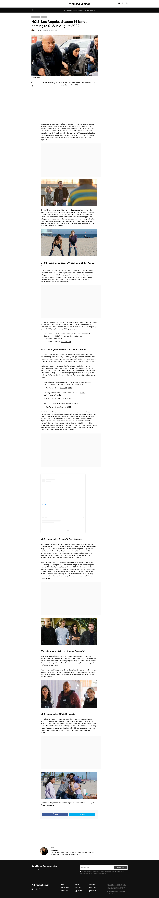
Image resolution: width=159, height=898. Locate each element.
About (62, 884)
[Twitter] (122, 3)
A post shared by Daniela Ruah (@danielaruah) (63, 530)
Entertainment (35, 16)
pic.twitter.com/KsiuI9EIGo (53, 338)
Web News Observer (79, 3)
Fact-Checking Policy (79, 891)
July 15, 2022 (66, 398)
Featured (44, 16)
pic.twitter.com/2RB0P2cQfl (73, 384)
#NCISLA (57, 336)
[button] (32, 4)
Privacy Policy (93, 887)
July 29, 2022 (66, 407)
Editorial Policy (65, 887)
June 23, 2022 (66, 342)
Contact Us (92, 884)
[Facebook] (119, 3)
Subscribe (119, 867)
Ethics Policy (78, 887)
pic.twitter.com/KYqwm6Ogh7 (68, 403)
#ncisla (60, 384)
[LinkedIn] (126, 3)
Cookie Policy (64, 890)
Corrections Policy (92, 891)
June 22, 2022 (66, 388)
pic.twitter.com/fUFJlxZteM (53, 395)
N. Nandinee (54, 850)
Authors (77, 884)
